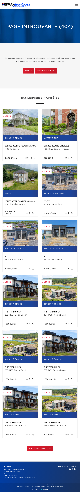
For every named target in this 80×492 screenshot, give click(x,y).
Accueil (28, 71)
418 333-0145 (12, 475)
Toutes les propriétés (40, 448)
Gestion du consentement (55, 486)
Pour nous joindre (46, 71)
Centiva (44, 489)
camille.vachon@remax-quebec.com (22, 477)
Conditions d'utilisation (37, 486)
